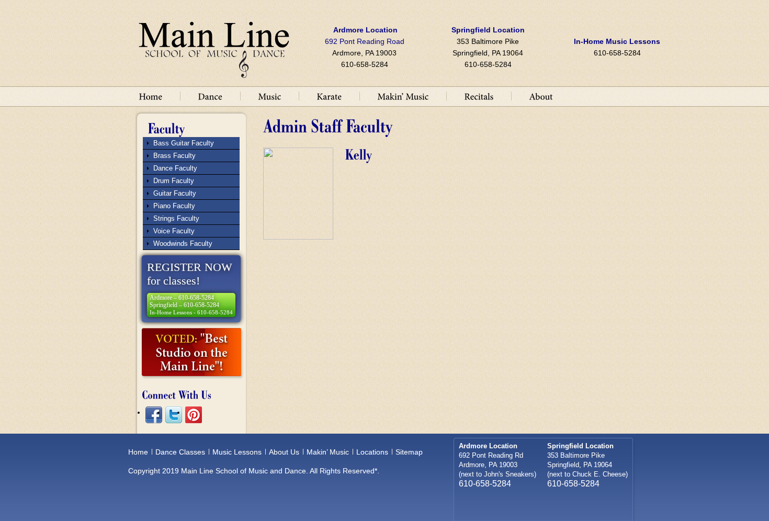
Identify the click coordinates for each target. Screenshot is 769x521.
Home (138, 452)
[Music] (269, 95)
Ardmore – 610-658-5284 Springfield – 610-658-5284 (191, 304)
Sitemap (409, 452)
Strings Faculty (176, 218)
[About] (541, 95)
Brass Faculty (174, 156)
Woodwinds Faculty (182, 243)
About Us (284, 452)
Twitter (173, 414)
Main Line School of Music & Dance (213, 45)
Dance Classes (180, 452)
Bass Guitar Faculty (183, 143)
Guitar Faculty (174, 193)
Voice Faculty (174, 231)
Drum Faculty (173, 181)
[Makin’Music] (402, 95)
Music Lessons (237, 452)
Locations (372, 452)
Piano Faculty (174, 206)
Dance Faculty (175, 168)
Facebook (153, 414)
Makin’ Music (328, 452)
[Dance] (210, 95)
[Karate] (329, 95)
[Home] (150, 95)
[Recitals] (478, 95)
